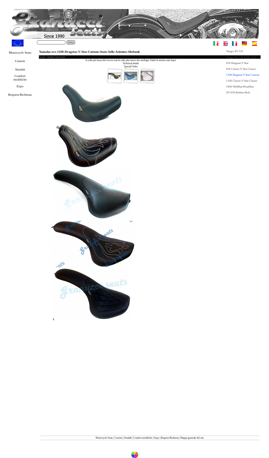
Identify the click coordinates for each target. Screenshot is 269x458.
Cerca (71, 42)
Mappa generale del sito (192, 437)
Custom (119, 437)
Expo (156, 437)
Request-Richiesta (170, 437)
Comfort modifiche (142, 437)
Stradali (128, 437)
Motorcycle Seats (104, 437)
